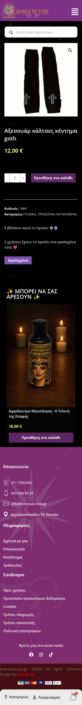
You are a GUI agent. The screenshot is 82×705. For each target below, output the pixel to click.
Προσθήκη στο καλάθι (53, 177)
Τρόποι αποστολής (19, 623)
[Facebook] (31, 654)
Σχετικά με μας (15, 541)
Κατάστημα (12, 557)
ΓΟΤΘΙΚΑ (29, 214)
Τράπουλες (12, 565)
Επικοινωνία (14, 549)
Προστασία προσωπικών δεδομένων (34, 598)
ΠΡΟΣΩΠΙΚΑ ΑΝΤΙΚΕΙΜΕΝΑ (57, 214)
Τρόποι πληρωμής (18, 614)
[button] (70, 50)
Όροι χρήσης (14, 590)
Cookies (9, 606)
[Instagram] (41, 654)
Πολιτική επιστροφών (22, 631)
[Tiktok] (51, 654)
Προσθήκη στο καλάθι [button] (41, 437)
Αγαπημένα (18, 260)
